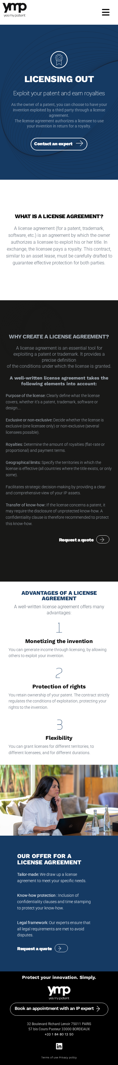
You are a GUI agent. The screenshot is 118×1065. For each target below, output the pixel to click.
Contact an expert (53, 143)
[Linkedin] (59, 1046)
